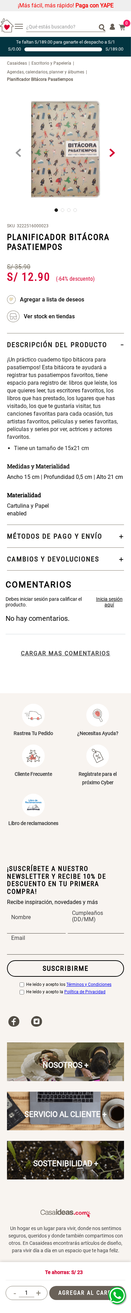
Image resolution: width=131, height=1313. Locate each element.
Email (18, 938)
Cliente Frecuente (33, 774)
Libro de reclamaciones (33, 823)
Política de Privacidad (84, 992)
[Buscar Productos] (102, 27)
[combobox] (65, 27)
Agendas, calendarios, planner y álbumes (45, 72)
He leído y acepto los (68, 984)
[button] (49, 316)
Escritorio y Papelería (51, 63)
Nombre (21, 917)
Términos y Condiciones (88, 984)
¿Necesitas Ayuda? (97, 733)
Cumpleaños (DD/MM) (87, 916)
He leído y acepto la (65, 992)
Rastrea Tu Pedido (33, 733)
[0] (122, 27)
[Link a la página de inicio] (19, 63)
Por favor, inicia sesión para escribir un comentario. (65, 601)
